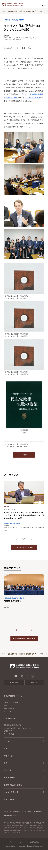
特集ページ (8, 755)
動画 (5, 763)
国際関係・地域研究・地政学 (27, 11)
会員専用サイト (9, 815)
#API (9, 38)
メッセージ (7, 711)
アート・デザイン (9, 734)
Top (3, 11)
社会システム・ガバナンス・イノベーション (18, 728)
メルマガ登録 (26, 811)
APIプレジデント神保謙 (27, 94)
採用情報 (37, 811)
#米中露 (18, 39)
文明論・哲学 (8, 731)
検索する (34, 682)
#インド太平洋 (23, 38)
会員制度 (16, 811)
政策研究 (6, 36)
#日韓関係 (41, 528)
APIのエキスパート (32, 97)
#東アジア (7, 530)
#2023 (5, 38)
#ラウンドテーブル (9, 39)
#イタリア (15, 38)
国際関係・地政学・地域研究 (12, 725)
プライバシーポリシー (16, 842)
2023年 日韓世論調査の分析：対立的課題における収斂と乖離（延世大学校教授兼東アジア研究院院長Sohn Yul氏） (24, 515)
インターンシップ (11, 792)
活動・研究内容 (12, 11)
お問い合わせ (9, 799)
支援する (13, 682)
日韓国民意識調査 (12, 601)
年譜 (5, 705)
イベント (7, 741)
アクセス (6, 811)
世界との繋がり (9, 708)
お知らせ (7, 770)
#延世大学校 (33, 528)
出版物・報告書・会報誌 (13, 784)
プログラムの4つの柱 (11, 702)
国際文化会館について (13, 695)
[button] (16, 539)
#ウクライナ (33, 38)
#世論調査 (26, 528)
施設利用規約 (34, 842)
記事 (5, 748)
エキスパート (9, 777)
